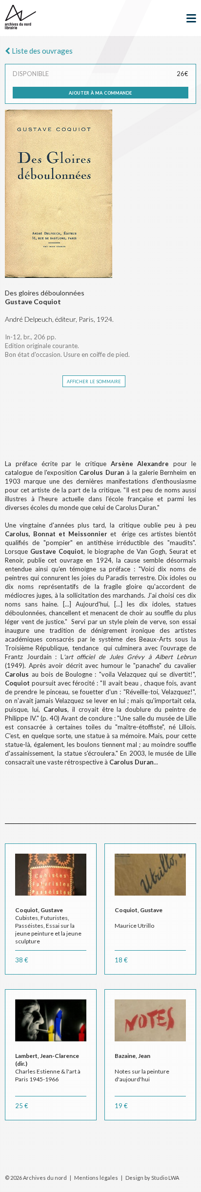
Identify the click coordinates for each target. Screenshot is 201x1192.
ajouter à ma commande (100, 92)
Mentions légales (96, 1177)
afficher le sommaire (94, 381)
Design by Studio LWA (152, 1177)
